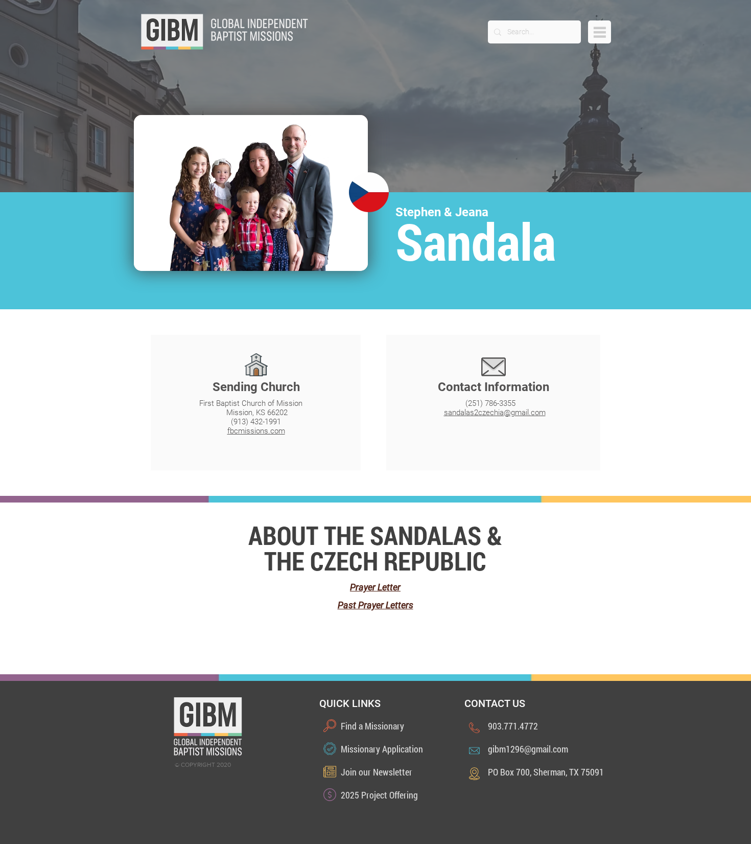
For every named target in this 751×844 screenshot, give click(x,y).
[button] (599, 31)
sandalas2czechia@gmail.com (495, 412)
